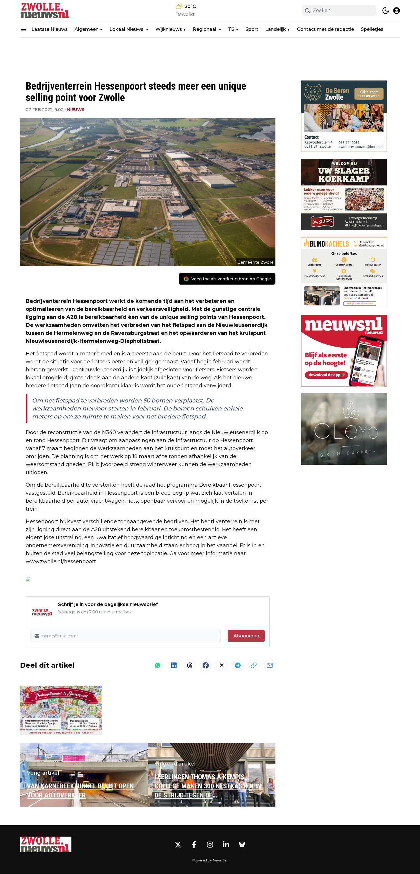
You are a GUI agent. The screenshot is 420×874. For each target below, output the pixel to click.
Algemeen (87, 29)
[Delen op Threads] (189, 665)
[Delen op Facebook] (205, 665)
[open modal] (396, 10)
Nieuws (76, 109)
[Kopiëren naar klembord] (253, 665)
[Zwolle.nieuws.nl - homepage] (45, 10)
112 (231, 29)
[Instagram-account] (210, 844)
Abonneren (246, 636)
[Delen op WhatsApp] (157, 665)
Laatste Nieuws (49, 29)
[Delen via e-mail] (269, 665)
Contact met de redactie (325, 29)
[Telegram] (237, 665)
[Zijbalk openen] (23, 29)
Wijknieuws (168, 29)
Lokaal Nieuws (127, 29)
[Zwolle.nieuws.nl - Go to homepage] (45, 844)
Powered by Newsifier (210, 860)
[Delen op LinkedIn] (173, 665)
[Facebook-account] (194, 844)
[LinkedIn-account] (226, 844)
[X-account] (178, 844)
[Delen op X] (221, 665)
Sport (251, 29)
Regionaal (205, 29)
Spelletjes (372, 29)
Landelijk (275, 29)
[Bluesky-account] (242, 844)
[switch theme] (386, 11)
